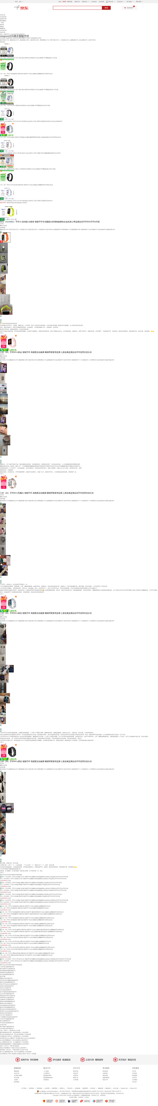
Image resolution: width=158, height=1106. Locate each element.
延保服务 (134, 1075)
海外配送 (46, 1079)
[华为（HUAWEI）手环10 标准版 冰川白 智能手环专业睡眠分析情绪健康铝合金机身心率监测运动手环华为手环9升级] (34, 876)
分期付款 (75, 1075)
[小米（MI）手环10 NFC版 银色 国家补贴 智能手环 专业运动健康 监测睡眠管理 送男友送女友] (27, 935)
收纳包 (2, 24)
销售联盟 (85, 1088)
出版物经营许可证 (66, 1093)
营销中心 (62, 1088)
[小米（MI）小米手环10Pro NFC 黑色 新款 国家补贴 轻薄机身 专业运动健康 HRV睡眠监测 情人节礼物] (7, 81)
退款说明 (105, 1075)
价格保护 (105, 1073)
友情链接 (77, 1088)
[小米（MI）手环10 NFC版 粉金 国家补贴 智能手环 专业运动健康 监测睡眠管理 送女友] (25, 941)
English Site (124, 1088)
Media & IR (133, 1088)
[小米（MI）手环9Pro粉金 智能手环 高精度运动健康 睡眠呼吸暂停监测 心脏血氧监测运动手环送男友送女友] (8, 342)
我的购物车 (130, 8)
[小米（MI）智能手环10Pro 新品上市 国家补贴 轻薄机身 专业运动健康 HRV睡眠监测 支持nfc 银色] (7, 161)
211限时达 (47, 1073)
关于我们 (24, 1088)
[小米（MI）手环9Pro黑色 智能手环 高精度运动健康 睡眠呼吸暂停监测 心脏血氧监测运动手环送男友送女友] (8, 751)
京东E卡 (134, 1077)
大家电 (16, 1079)
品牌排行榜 (3, 19)
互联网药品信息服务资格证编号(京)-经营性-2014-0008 (87, 1091)
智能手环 (6, 34)
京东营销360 (3, 1053)
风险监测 (100, 1088)
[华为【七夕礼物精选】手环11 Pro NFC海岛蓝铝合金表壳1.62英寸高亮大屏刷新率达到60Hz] (7, 192)
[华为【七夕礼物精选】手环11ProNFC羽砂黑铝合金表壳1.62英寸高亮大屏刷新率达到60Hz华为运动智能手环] (7, 113)
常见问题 (16, 1077)
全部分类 (2, 15)
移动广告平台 (27, 1053)
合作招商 (47, 1088)
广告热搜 (33, 1053)
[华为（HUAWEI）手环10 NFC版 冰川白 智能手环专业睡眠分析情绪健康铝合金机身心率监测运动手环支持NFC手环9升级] (35, 959)
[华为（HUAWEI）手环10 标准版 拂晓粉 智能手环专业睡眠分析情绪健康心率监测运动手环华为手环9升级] (31, 882)
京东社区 (92, 1088)
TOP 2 (2, 474)
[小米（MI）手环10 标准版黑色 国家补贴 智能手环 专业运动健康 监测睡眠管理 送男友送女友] (7, 65)
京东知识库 (3, 17)
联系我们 (31, 1088)
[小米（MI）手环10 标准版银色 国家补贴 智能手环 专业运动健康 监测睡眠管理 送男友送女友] (27, 918)
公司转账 (75, 1079)
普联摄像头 (3, 20)
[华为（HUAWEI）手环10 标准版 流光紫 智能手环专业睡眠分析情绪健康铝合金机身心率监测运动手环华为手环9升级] (34, 888)
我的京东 (84, 1)
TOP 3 (2, 594)
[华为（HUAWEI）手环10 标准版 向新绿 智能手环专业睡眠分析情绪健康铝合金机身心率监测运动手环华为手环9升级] (8, 212)
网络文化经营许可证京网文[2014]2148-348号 (86, 1093)
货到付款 (75, 1071)
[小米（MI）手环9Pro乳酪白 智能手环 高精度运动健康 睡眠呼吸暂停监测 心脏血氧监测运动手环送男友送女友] (8, 483)
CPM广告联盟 (12, 1053)
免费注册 (69, 1)
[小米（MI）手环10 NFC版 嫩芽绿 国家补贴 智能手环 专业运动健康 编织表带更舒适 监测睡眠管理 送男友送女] (32, 929)
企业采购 (101, 1)
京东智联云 (19, 1053)
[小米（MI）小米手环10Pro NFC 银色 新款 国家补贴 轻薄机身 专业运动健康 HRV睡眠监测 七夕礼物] (7, 50)
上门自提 (46, 1071)
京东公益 (115, 1088)
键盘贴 (2, 26)
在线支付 (75, 1073)
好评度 (5, 225)
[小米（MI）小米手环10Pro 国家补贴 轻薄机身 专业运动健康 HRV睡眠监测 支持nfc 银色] (7, 97)
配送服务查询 (47, 1075)
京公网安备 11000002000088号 (48, 1091)
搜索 (106, 8)
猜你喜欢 (2, 42)
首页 (1, 34)
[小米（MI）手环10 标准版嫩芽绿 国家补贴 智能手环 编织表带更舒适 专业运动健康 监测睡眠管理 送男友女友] (32, 912)
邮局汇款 (75, 1077)
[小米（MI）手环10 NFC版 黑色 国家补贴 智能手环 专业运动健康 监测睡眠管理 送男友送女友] (7, 177)
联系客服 (16, 1082)
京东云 (87, 1097)
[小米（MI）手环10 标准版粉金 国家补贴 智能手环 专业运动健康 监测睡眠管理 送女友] (25, 906)
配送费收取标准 (48, 1077)
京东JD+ (134, 1082)
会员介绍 (16, 1073)
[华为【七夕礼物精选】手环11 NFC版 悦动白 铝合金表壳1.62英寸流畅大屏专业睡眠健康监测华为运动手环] (7, 145)
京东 (28, 8)
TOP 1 (2, 333)
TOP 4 (2, 742)
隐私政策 (108, 1088)
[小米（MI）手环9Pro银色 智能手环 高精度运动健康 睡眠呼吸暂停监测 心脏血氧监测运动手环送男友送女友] (7, 129)
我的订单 (77, 1)
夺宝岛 (134, 1071)
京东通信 (134, 1079)
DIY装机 (134, 1073)
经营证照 (102, 1095)
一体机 (2, 22)
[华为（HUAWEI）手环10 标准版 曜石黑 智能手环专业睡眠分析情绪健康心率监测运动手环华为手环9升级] (31, 894)
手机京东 (110, 1)
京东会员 (94, 1)
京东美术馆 (3, 30)
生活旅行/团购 (18, 1075)
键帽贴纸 (2, 28)
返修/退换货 (106, 1077)
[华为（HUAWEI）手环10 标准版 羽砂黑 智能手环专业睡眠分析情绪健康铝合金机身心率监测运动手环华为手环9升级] (34, 900)
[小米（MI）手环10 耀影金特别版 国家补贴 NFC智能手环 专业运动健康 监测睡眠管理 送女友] (27, 953)
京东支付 (80, 1097)
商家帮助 (54, 1088)
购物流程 (16, 1071)
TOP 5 (2, 873)
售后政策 (105, 1071)
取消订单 (105, 1079)
